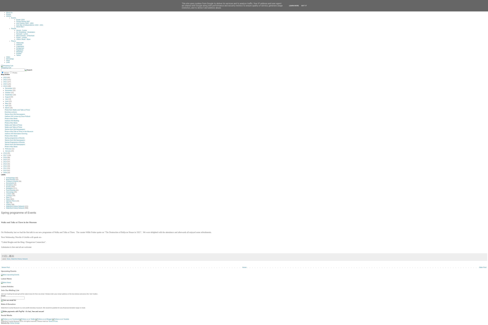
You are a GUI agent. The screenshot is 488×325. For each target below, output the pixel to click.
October (8, 93)
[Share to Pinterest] (13, 256)
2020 (5, 84)
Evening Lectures (11, 112)
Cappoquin (20, 46)
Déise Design (15, 323)
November (9, 90)
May (6, 103)
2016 (5, 157)
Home (244, 267)
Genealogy (10, 59)
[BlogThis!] (5, 256)
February (8, 149)
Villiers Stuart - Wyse (23, 39)
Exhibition (9, 188)
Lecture (8, 194)
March (7, 108)
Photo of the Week (11, 118)
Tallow (18, 55)
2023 (5, 77)
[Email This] (3, 256)
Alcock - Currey (21, 30)
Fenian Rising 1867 (23, 21)
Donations (9, 185)
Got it (304, 6)
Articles (8, 16)
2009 (5, 172)
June (7, 101)
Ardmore (19, 45)
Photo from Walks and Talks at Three (17, 110)
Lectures (9, 195)
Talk (7, 203)
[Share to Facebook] (10, 256)
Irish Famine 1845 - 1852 (25, 23)
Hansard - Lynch (22, 34)
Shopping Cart (6, 68)
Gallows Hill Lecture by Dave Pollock (17, 116)
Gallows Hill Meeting (12, 121)
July (6, 99)
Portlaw (18, 53)
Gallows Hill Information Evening (16, 134)
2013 (5, 164)
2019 (5, 86)
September (9, 95)
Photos (8, 14)
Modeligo (19, 52)
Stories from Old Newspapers (15, 114)
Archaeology (10, 178)
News (8, 199)
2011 (5, 168)
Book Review (10, 179)
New (7, 197)
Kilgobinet (19, 50)
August (7, 97)
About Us (9, 12)
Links (8, 62)
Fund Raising (10, 190)
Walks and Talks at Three (13, 125)
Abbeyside (20, 43)
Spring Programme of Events (15, 142)
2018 (5, 153)
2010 (5, 170)
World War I (20, 27)
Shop (8, 61)
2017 (5, 155)
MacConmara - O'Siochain (25, 36)
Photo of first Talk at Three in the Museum (19, 131)
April (7, 106)
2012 (5, 166)
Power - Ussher (21, 37)
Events (13, 18)
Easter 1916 (20, 20)
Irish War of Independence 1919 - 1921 (29, 25)
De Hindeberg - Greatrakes (25, 32)
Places (13, 41)
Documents (10, 183)
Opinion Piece (11, 201)
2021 (5, 82)
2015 (5, 160)
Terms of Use (53, 321)
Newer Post (6, 267)
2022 (5, 80)
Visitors (8, 204)
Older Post (482, 267)
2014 (5, 162)
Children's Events (12, 181)
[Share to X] (8, 256)
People (13, 28)
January (8, 151)
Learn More (294, 6)
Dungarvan (20, 48)
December (9, 88)
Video (8, 57)
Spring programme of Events (15, 138)
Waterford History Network (15, 206)
